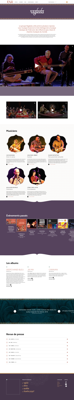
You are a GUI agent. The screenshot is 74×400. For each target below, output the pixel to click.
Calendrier (58, 383)
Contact (58, 386)
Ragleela (26, 383)
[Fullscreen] (72, 84)
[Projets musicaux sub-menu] (56, 2)
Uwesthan (26, 388)
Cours (58, 384)
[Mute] (72, 46)
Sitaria (26, 385)
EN (66, 2)
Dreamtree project (29, 391)
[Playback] (37, 65)
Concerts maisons (59, 385)
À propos (58, 382)
